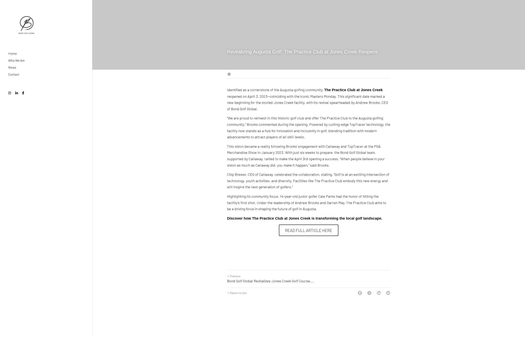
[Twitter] (369, 292)
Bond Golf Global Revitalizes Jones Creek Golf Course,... (270, 280)
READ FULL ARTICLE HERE (308, 229)
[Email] (388, 292)
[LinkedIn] (379, 292)
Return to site (238, 292)
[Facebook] (360, 292)
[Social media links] (9, 93)
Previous (235, 275)
